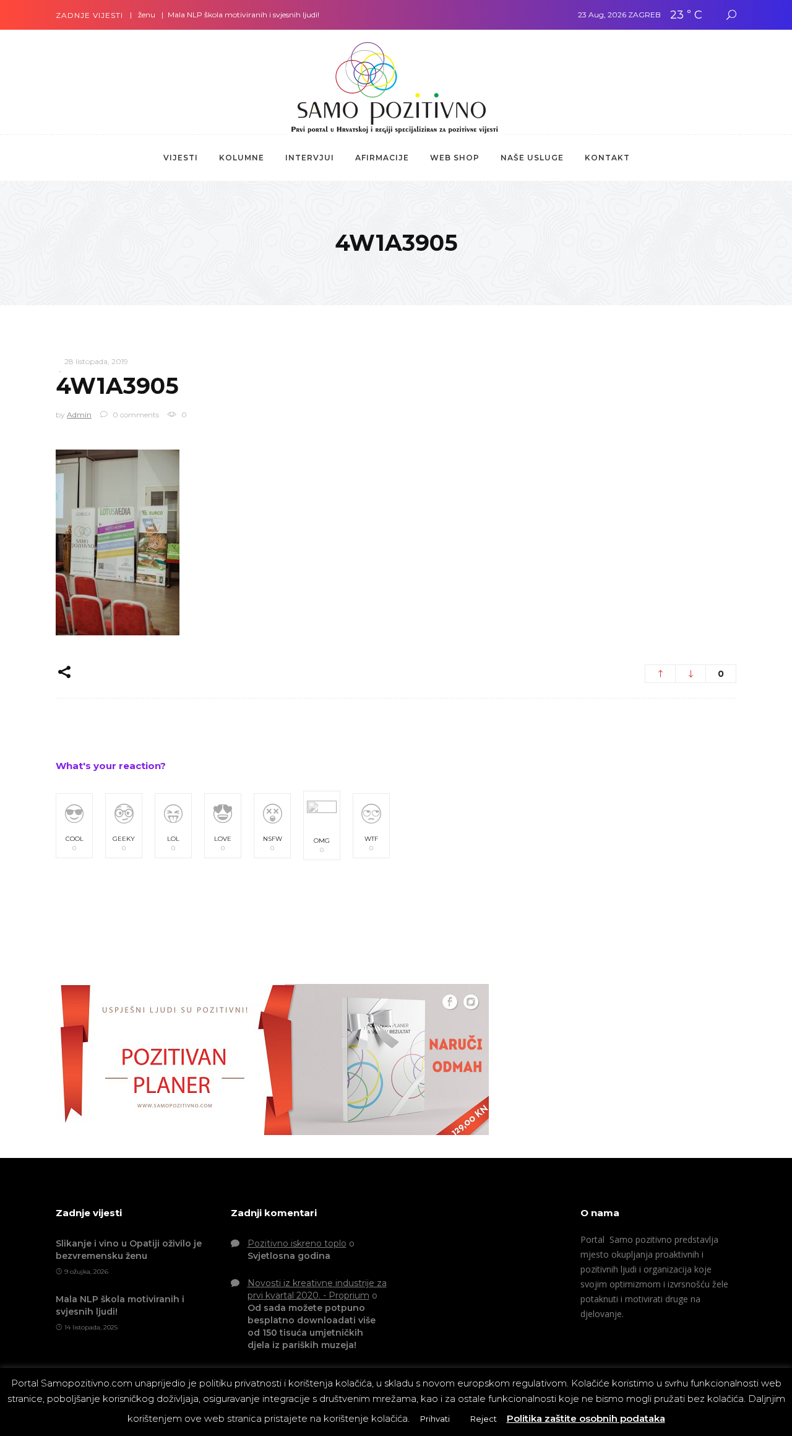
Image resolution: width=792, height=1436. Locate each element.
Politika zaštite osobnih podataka (586, 1418)
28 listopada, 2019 (96, 361)
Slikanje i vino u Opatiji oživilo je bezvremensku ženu (129, 1249)
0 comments (135, 414)
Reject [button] (483, 1419)
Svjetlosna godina (289, 1255)
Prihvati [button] (435, 1419)
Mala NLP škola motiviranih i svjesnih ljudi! (220, 14)
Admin (79, 414)
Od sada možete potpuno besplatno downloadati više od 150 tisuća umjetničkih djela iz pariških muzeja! (312, 1326)
